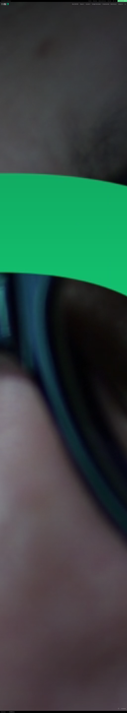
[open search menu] (125, 4)
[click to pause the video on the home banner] (118, 708)
